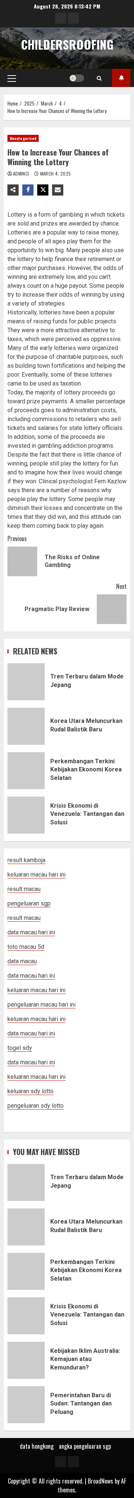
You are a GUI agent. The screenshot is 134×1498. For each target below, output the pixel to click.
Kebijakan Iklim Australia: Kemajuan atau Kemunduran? (26, 1360)
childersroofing (67, 44)
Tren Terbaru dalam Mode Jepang (26, 681)
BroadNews (100, 1481)
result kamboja (26, 860)
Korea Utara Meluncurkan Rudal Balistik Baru (26, 726)
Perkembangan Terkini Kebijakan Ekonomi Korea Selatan (26, 770)
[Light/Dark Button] (76, 78)
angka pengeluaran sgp (85, 1446)
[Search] (99, 78)
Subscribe (121, 78)
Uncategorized (23, 138)
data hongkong (37, 1446)
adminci (22, 173)
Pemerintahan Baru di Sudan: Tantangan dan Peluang (26, 1404)
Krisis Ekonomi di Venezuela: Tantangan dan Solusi (26, 815)
